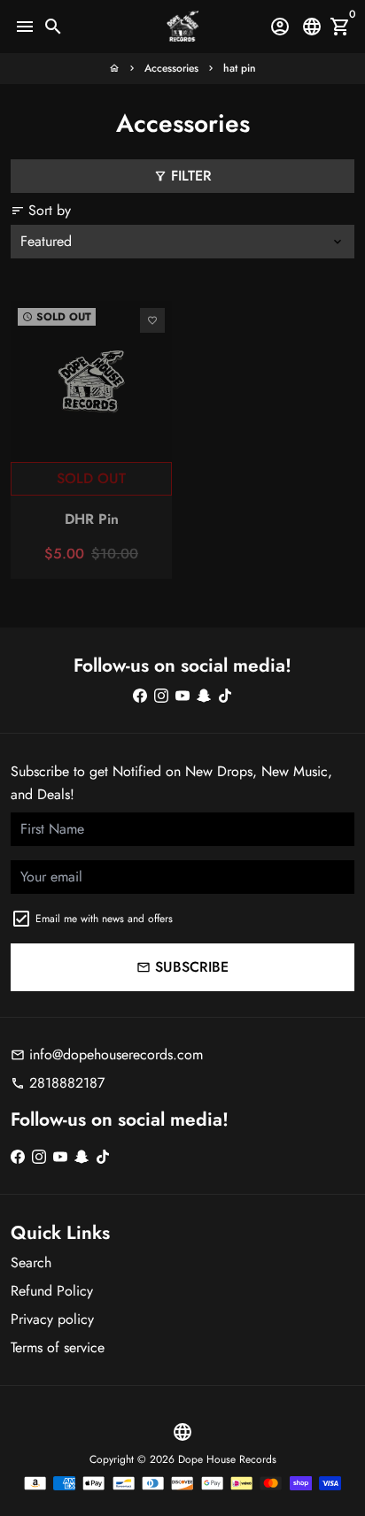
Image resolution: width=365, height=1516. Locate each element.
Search (31, 1262)
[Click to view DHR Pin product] (91, 381)
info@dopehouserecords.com (107, 1054)
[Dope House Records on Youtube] (182, 695)
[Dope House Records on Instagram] (161, 695)
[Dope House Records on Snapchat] (204, 695)
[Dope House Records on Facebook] (140, 695)
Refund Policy (52, 1291)
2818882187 (58, 1083)
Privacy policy (52, 1319)
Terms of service (58, 1347)
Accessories (171, 68)
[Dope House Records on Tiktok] (225, 695)
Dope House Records (227, 1459)
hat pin (239, 68)
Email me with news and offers (104, 919)
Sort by (41, 210)
